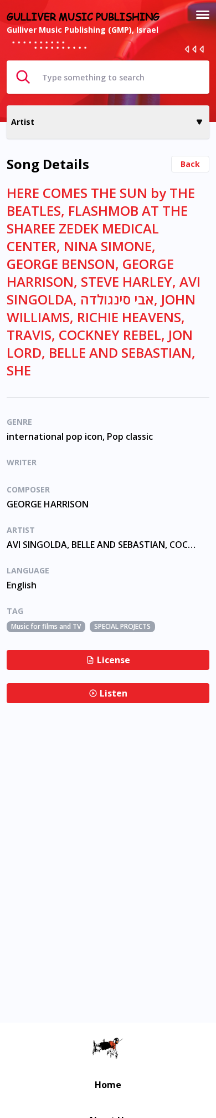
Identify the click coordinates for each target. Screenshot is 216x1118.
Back (190, 164)
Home (108, 1085)
